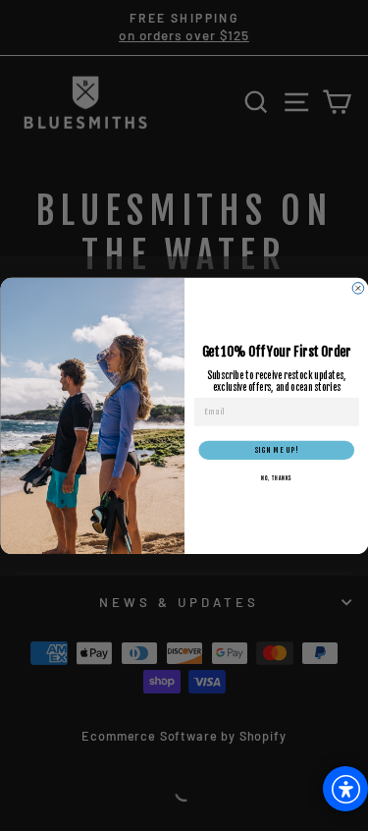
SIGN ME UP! (276, 450)
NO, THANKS (275, 478)
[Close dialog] (358, 288)
